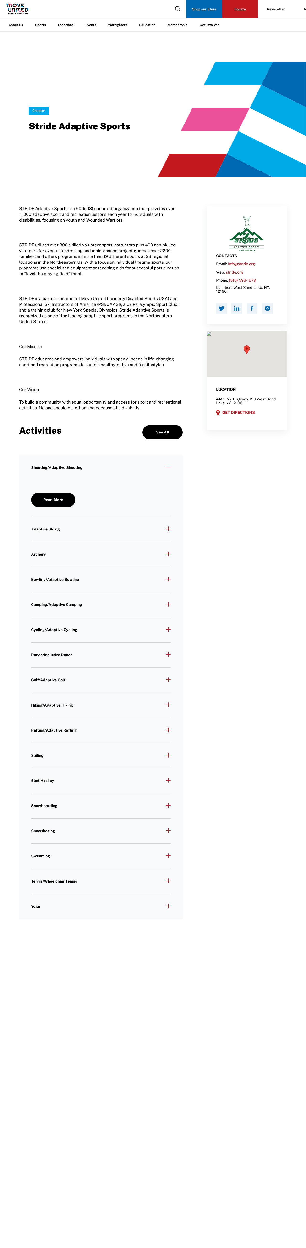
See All (162, 432)
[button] (247, 349)
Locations (65, 25)
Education (147, 25)
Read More (53, 499)
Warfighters (117, 25)
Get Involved (210, 25)
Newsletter (276, 9)
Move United (38, 81)
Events (90, 25)
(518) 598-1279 (242, 280)
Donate (240, 9)
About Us (15, 25)
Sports (40, 25)
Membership (177, 25)
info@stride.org (241, 264)
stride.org (234, 272)
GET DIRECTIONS (238, 412)
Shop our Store (204, 9)
